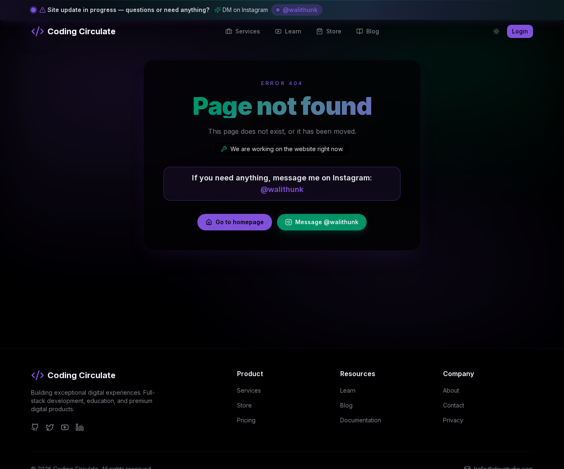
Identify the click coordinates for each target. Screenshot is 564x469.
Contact (453, 405)
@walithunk (300, 9)
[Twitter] (50, 427)
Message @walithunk (326, 221)
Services (249, 390)
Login (520, 31)
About (451, 390)
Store (244, 405)
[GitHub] (35, 427)
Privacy (453, 420)
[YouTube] (65, 427)
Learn (347, 390)
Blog (346, 405)
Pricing (246, 420)
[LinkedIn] (80, 427)
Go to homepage (240, 221)
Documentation (360, 420)
